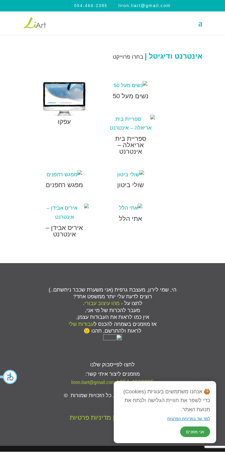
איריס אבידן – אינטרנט (64, 231)
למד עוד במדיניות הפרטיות (188, 419)
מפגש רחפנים (64, 185)
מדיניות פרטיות (90, 417)
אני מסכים (195, 431)
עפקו (64, 121)
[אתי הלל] (130, 208)
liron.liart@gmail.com (93, 382)
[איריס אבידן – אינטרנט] (64, 212)
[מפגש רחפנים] (64, 174)
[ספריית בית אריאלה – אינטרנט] (130, 124)
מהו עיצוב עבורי (102, 303)
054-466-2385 (91, 5)
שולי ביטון (130, 185)
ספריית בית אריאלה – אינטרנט (130, 145)
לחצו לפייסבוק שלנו (112, 365)
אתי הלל (130, 218)
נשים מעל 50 (131, 96)
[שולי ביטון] (130, 174)
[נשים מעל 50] (130, 85)
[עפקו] (64, 98)
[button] (9, 377)
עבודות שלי (81, 324)
